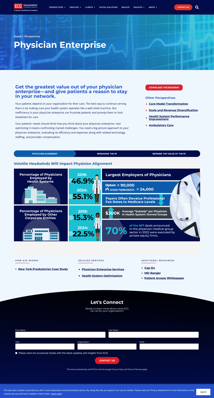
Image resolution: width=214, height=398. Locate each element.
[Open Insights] (144, 7)
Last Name (113, 330)
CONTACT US (107, 360)
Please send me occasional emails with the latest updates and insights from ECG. (63, 353)
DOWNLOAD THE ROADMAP (164, 87)
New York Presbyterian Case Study (43, 269)
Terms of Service (135, 369)
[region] (107, 391)
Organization (83, 342)
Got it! (203, 392)
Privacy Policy (117, 369)
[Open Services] (80, 7)
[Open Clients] (94, 7)
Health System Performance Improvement (169, 118)
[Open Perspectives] (65, 7)
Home (17, 36)
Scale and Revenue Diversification (173, 110)
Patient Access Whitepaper (164, 278)
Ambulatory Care (161, 125)
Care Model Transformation (168, 104)
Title (17, 342)
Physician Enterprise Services (103, 269)
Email (141, 342)
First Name (20, 330)
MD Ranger (152, 273)
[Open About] (157, 7)
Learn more (56, 393)
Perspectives (32, 36)
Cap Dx (149, 268)
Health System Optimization (102, 275)
